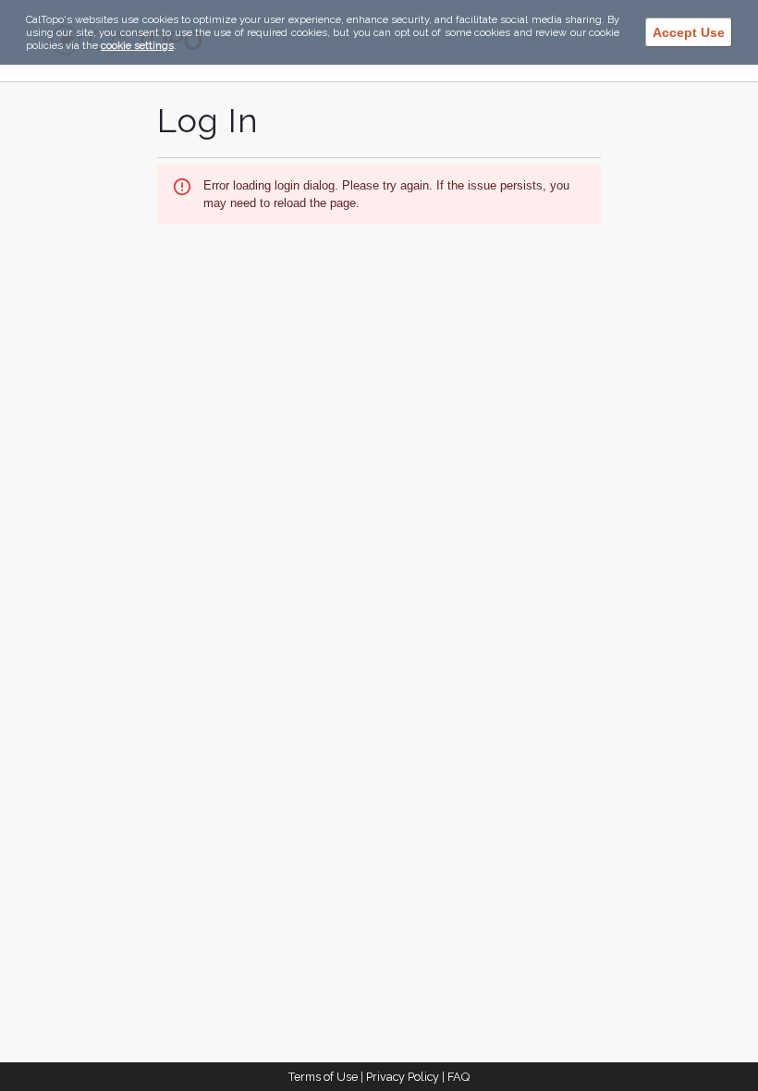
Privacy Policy (402, 1077)
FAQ (458, 1077)
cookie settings (137, 45)
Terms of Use (323, 1077)
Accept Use (689, 32)
